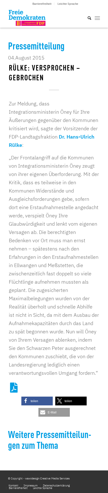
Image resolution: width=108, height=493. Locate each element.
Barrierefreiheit (41, 4)
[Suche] (87, 18)
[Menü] (97, 18)
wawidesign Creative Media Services (47, 478)
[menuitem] (42, 4)
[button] (37, 401)
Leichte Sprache (68, 4)
